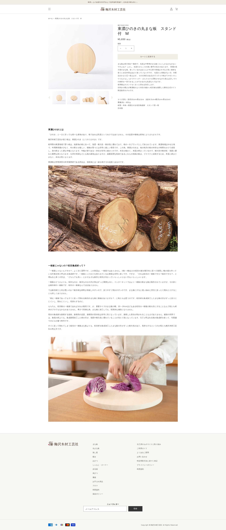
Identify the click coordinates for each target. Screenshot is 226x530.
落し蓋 (95, 452)
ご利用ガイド (142, 448)
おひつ (95, 461)
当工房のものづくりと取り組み (149, 444)
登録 (135, 508)
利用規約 (96, 490)
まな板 (95, 444)
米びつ (95, 473)
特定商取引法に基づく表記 (147, 461)
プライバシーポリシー (145, 465)
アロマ (95, 486)
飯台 (94, 457)
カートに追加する (147, 56)
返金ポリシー (98, 494)
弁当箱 (95, 469)
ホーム (50, 18)
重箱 (94, 477)
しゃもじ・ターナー (100, 465)
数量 (119, 44)
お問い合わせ (142, 457)
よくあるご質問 (143, 452)
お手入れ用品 (98, 481)
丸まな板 (96, 448)
